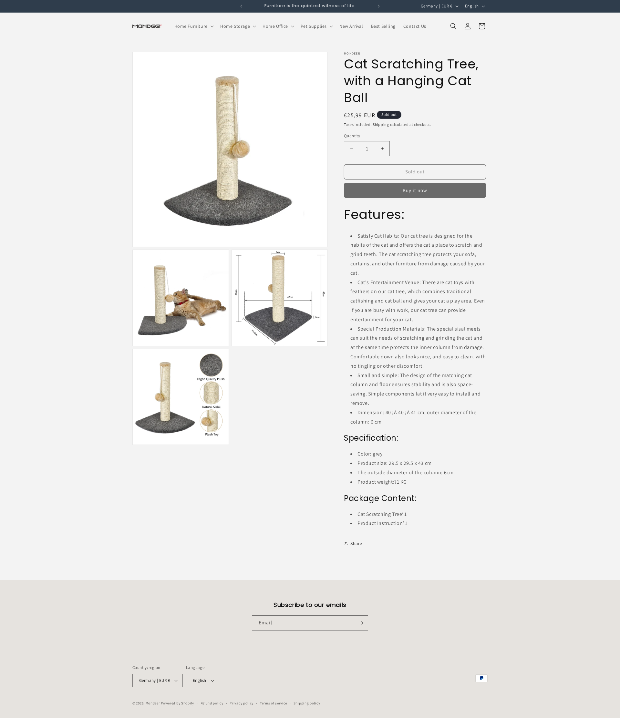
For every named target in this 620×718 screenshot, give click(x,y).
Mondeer (153, 703)
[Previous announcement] (241, 6)
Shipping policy (307, 703)
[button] (193, 26)
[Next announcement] (379, 6)
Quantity (352, 135)
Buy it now (415, 190)
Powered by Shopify (177, 703)
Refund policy (212, 703)
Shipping (381, 124)
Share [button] (356, 543)
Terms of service (273, 703)
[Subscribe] (361, 623)
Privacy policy (241, 703)
